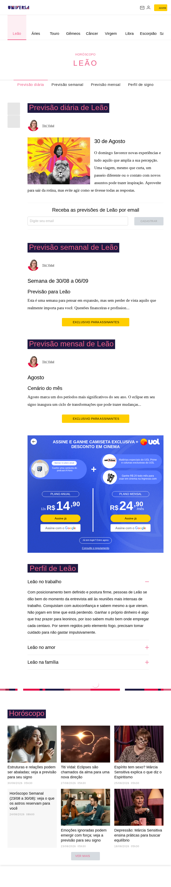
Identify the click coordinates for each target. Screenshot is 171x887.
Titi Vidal (48, 125)
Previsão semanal (67, 85)
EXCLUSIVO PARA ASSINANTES (96, 322)
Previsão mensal (106, 85)
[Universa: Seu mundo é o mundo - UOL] (18, 7)
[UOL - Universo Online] (32, 7)
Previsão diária (30, 85)
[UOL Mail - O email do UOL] (142, 7)
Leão (85, 63)
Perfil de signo (141, 85)
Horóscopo (85, 54)
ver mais (82, 856)
